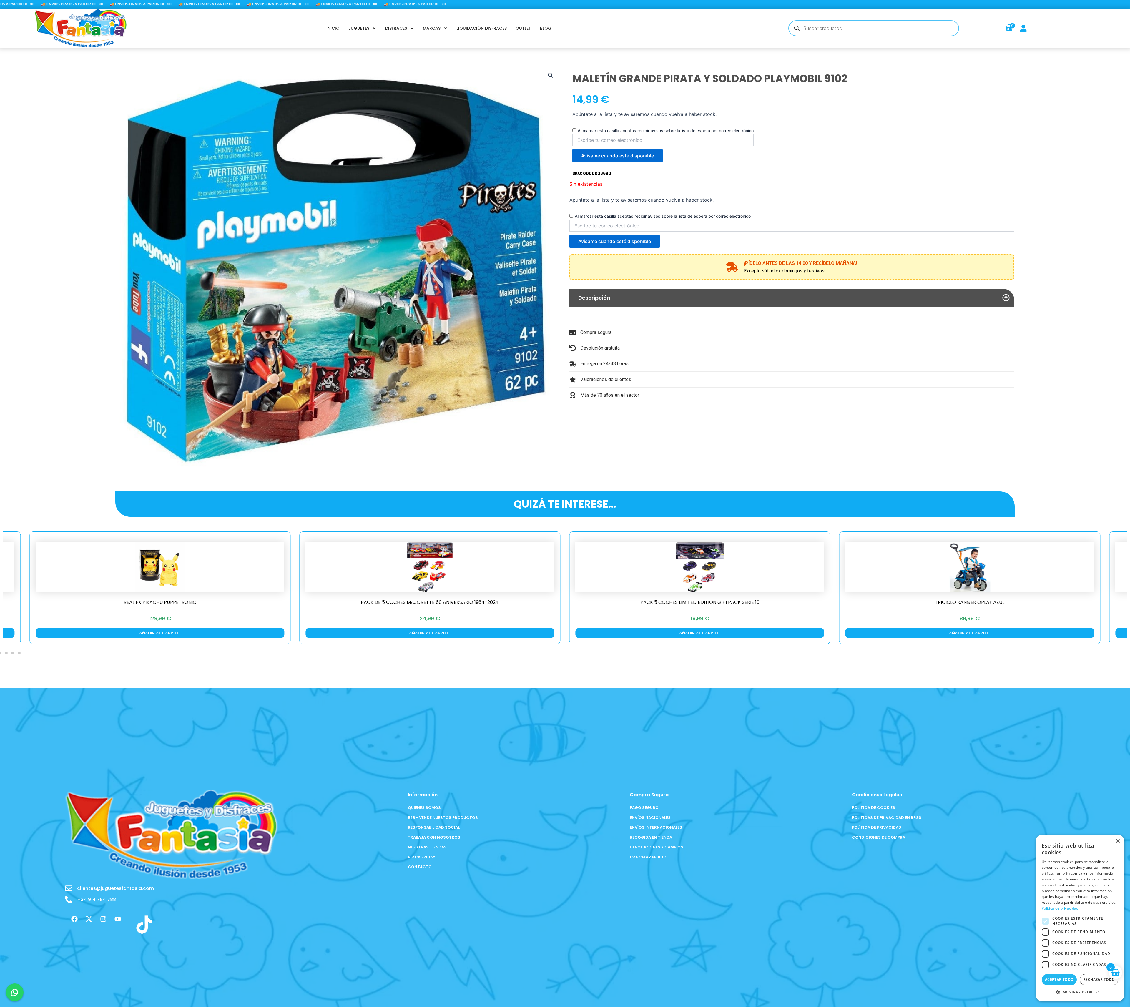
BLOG (545, 28)
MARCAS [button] (432, 28)
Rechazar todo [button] (1099, 979)
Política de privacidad (1060, 908)
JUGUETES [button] (358, 28)
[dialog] (1080, 918)
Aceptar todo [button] (1059, 979)
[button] (550, 75)
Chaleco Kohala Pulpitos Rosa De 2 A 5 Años (969, 602)
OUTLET (523, 28)
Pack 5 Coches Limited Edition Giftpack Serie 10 (429, 602)
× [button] (1117, 841)
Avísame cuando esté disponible (617, 156)
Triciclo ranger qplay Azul (699, 602)
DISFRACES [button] (396, 28)
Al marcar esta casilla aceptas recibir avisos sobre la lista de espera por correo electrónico (666, 130)
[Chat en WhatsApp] (15, 992)
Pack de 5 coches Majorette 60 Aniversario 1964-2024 (160, 602)
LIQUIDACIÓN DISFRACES (481, 28)
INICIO (333, 28)
